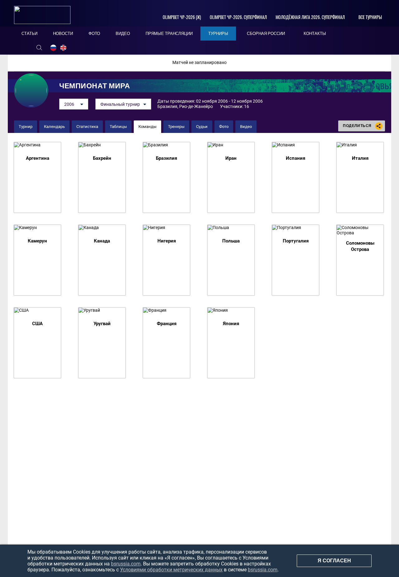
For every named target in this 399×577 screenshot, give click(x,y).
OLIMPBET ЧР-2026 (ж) (182, 17)
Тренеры (176, 126)
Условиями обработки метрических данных (171, 570)
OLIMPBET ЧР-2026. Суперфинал (238, 17)
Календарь (54, 126)
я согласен (334, 560)
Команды (147, 126)
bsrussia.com (126, 564)
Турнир (25, 126)
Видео (246, 126)
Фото (223, 126)
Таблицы (118, 126)
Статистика (87, 126)
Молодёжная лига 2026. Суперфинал (310, 17)
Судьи (202, 126)
